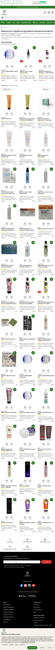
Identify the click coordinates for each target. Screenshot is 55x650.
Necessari (5, 644)
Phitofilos (39, 411)
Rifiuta (50, 647)
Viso (13, 22)
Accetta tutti (32, 647)
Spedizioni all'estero (8, 612)
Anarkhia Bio (3, 70)
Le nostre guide (37, 609)
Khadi (39, 447)
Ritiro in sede (6, 604)
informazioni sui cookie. (29, 642)
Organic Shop (22, 70)
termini (22, 567)
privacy (28, 565)
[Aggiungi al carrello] (7, 66)
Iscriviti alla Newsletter (16, 557)
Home (4, 27)
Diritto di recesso (37, 620)
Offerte (3, 22)
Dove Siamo (36, 607)
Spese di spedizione (8, 607)
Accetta (42, 647)
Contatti (5, 622)
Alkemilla (21, 190)
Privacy (35, 622)
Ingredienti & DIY (26, 22)
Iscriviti (46, 562)
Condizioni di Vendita (39, 618)
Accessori (42, 22)
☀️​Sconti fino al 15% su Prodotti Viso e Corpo (27, 7)
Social (17, 644)
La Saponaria (3, 117)
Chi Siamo (36, 604)
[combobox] (29, 17)
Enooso (20, 227)
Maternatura (3, 154)
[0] (48, 13)
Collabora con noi (7, 614)
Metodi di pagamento (9, 609)
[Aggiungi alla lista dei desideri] (12, 66)
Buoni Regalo (6, 619)
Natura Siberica (4, 411)
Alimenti (49, 22)
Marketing (22, 644)
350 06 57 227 (19, 1)
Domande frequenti (8, 617)
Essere (39, 154)
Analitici (11, 644)
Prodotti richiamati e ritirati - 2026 (42, 625)
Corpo (18, 22)
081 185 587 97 (7, 1)
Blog (34, 612)
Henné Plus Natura (41, 337)
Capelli (9, 22)
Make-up (35, 22)
